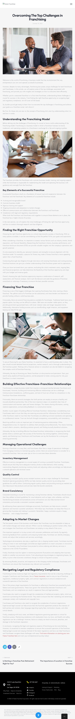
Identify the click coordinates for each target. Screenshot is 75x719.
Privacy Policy (45, 683)
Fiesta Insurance (39, 576)
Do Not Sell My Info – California (58, 683)
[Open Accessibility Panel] (38, 715)
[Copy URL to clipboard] (19, 647)
